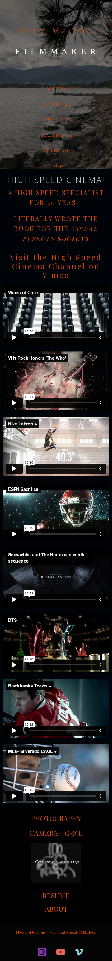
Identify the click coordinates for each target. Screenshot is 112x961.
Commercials (56, 103)
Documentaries (56, 134)
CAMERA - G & (54, 833)
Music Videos (56, 119)
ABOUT (56, 909)
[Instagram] (42, 952)
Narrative (56, 88)
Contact (56, 165)
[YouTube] (61, 952)
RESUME (56, 895)
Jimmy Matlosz (56, 30)
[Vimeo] (79, 952)
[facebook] (28, 952)
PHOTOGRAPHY (56, 818)
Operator (56, 150)
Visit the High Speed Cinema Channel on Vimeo (56, 266)
